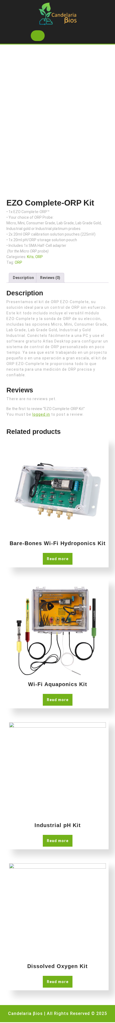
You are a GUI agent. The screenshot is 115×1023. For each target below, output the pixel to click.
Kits (30, 257)
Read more (57, 559)
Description (23, 278)
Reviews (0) (50, 278)
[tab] (38, 35)
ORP (39, 257)
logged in (41, 414)
